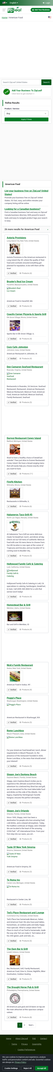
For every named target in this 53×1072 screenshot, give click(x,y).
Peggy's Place (14, 698)
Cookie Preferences (26, 1050)
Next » (31, 1025)
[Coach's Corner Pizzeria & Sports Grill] (26, 325)
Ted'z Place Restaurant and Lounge (25, 912)
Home (4, 17)
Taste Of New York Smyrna (21, 847)
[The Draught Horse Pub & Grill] (26, 998)
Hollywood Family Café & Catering (25, 564)
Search (46, 82)
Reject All (28, 1068)
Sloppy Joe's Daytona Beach (22, 774)
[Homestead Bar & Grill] (26, 616)
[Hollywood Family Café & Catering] (26, 575)
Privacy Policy (20, 1062)
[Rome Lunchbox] (26, 742)
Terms (14, 1044)
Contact (43, 1038)
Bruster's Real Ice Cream (20, 281)
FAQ (34, 1038)
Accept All (41, 1068)
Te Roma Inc (13, 880)
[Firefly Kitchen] (26, 493)
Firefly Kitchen (14, 481)
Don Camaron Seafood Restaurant (25, 366)
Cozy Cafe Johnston (17, 347)
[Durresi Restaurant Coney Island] (26, 449)
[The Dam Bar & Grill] (26, 960)
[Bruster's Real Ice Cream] (26, 293)
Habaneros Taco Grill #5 (19, 514)
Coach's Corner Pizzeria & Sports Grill (26, 314)
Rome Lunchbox (15, 730)
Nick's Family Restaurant (20, 665)
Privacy (24, 1044)
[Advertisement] (26, 49)
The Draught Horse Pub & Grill (23, 987)
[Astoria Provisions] (26, 249)
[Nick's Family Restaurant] (26, 676)
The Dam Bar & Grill (17, 949)
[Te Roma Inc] (26, 891)
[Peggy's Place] (26, 709)
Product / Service (12, 109)
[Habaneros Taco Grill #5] (26, 526)
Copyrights (37, 1044)
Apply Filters (26, 119)
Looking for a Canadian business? (22, 209)
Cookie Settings (11, 1068)
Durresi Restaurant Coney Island (24, 438)
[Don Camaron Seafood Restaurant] (26, 378)
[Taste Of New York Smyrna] (26, 858)
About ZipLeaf (21, 1038)
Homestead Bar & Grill (18, 605)
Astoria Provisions (16, 237)
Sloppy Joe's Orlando (18, 810)
